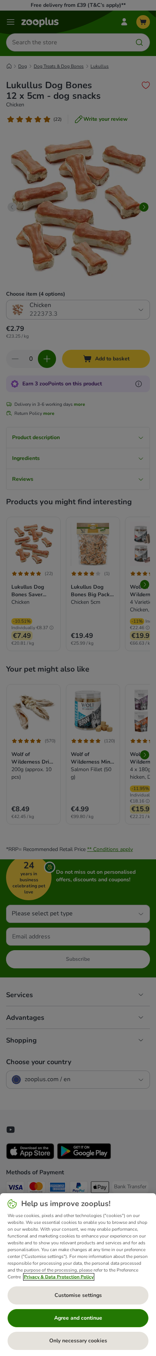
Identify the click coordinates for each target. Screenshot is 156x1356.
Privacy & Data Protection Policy (59, 1277)
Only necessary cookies (78, 1340)
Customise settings (78, 1295)
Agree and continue (78, 1318)
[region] (78, 1274)
